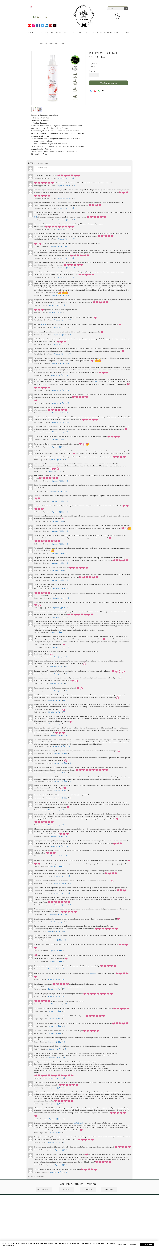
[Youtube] (29, 25)
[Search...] (126, 8)
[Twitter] (42, 25)
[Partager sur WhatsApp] (99, 91)
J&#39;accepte (147, 1244)
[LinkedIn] (46, 25)
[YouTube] (50, 25)
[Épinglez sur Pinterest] (94, 91)
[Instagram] (33, 25)
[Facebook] (38, 25)
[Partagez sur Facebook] (90, 91)
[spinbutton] (94, 75)
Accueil (34, 43)
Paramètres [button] (122, 1244)
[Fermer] (156, 1244)
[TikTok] (54, 25)
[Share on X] (103, 91)
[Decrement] (91, 75)
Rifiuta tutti (133, 1244)
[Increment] (97, 75)
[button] (118, 16)
